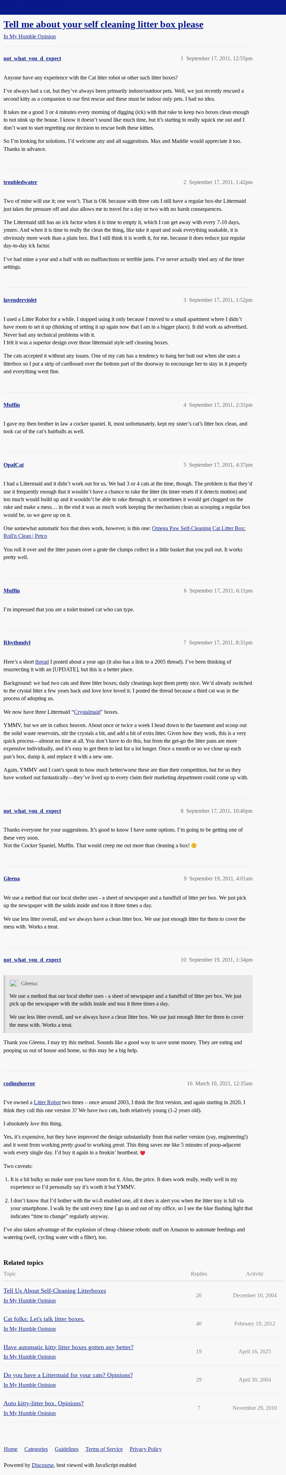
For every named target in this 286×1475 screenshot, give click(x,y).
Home (10, 1449)
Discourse (43, 1465)
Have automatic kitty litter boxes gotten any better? (68, 1347)
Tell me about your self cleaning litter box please (103, 24)
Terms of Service (104, 1449)
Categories (36, 1449)
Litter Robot (47, 1102)
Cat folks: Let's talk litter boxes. (44, 1318)
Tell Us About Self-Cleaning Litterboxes (54, 1290)
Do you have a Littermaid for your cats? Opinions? (68, 1374)
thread (42, 662)
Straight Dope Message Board (36, 7)
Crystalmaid (87, 712)
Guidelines (66, 1449)
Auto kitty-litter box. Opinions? (43, 1403)
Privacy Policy (146, 1449)
